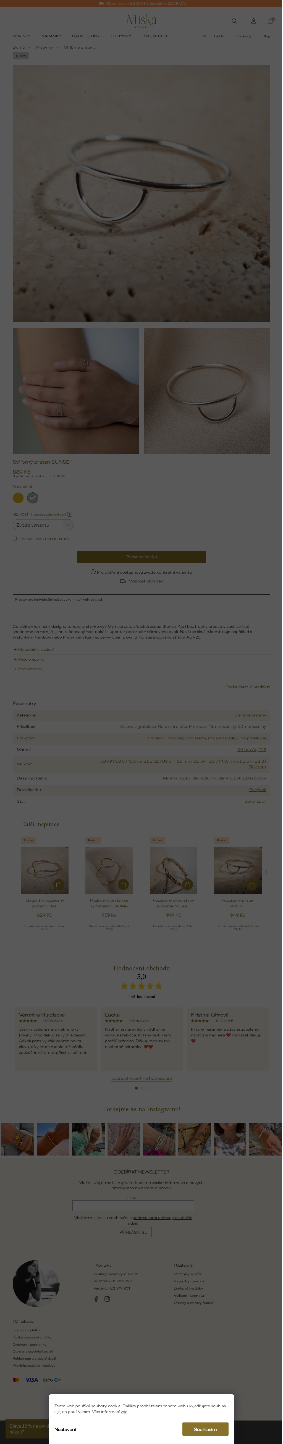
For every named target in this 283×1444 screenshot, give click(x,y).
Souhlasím (205, 1429)
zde (124, 1411)
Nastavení (65, 1429)
